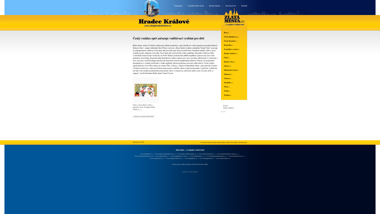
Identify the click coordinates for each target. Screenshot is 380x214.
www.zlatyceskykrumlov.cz (187, 154)
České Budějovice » (231, 36)
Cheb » (226, 57)
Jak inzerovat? (230, 5)
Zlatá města (231, 20)
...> (140, 109)
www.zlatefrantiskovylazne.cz (227, 154)
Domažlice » (228, 45)
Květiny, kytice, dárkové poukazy (181, 164)
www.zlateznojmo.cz (223, 158)
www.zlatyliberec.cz (197, 156)
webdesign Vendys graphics (190, 172)
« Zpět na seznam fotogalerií (143, 116)
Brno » (226, 32)
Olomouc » (228, 74)
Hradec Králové (164, 19)
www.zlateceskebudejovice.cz (165, 154)
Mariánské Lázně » (231, 70)
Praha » (227, 90)
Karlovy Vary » (229, 61)
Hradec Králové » (231, 53)
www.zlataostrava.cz (157, 158)
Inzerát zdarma (214, 5)
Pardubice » (228, 82)
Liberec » (227, 65)
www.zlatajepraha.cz (207, 158)
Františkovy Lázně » (232, 49)
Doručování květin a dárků (200, 164)
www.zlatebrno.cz (146, 154)
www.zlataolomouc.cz (236, 156)
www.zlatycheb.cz (162, 156)
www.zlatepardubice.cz (174, 158)
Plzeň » (227, 86)
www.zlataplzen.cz (191, 158)
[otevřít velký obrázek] (146, 96)
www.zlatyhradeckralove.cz (143, 156)
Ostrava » (227, 78)
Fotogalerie (178, 5)
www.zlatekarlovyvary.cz (179, 156)
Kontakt (244, 5)
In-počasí (223, 111)
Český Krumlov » (230, 41)
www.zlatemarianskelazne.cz (216, 156)
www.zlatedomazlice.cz (207, 154)
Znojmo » (227, 95)
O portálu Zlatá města (196, 5)
